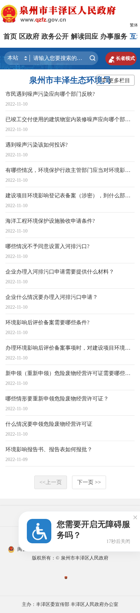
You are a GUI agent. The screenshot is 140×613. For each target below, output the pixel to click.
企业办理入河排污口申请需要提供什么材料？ (59, 272)
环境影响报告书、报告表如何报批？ (48, 449)
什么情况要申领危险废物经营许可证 (48, 424)
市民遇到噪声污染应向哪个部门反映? (50, 94)
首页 (10, 36)
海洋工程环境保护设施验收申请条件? (50, 221)
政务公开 (55, 36)
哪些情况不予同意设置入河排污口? (47, 246)
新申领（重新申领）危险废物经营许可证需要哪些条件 (70, 373)
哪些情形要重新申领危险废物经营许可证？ (57, 398)
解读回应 (84, 36)
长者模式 (121, 58)
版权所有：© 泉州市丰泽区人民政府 (70, 558)
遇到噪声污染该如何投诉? (36, 145)
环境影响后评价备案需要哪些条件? (47, 322)
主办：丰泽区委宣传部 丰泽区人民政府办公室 (70, 604)
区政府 (29, 36)
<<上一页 (50, 482)
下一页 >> (89, 482)
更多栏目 (119, 80)
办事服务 (113, 36)
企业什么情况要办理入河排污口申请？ (51, 297)
